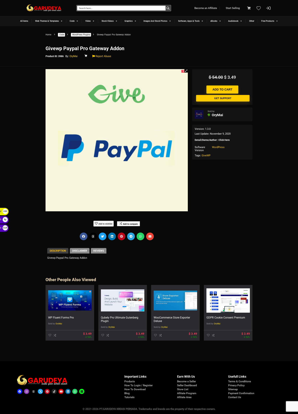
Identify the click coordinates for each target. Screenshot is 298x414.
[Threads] (33, 391)
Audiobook (233, 21)
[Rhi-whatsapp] (74, 391)
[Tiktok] (54, 391)
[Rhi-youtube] (61, 391)
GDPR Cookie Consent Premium (225, 317)
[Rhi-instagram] (26, 391)
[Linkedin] (68, 391)
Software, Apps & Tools (189, 21)
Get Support (222, 98)
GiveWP (206, 155)
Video (88, 21)
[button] (186, 71)
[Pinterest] (47, 391)
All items (24, 21)
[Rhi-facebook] (19, 391)
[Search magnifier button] (168, 8)
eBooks (213, 21)
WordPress (218, 147)
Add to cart (222, 89)
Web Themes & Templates (47, 21)
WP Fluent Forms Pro (61, 317)
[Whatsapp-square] (81, 391)
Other (251, 21)
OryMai (73, 56)
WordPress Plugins (81, 34)
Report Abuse (103, 56)
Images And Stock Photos (155, 21)
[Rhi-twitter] (40, 391)
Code (72, 21)
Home (48, 34)
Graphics (129, 21)
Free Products (267, 21)
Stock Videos (108, 21)
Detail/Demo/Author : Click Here (212, 140)
